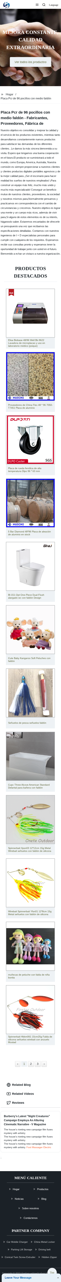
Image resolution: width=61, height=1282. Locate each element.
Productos (42, 1189)
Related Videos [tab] (23, 1093)
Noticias (19, 1198)
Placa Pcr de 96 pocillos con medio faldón (26, 98)
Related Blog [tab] (21, 1085)
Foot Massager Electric (38, 1147)
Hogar (9, 94)
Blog (43, 1198)
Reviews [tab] (18, 1102)
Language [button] (53, 5)
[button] (37, 5)
